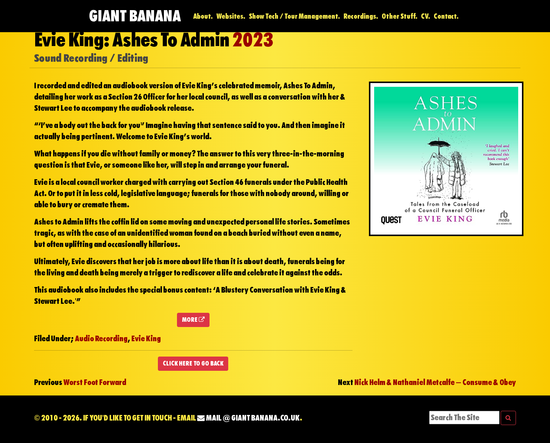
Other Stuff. (400, 16)
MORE (190, 320)
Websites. (230, 16)
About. (203, 16)
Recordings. (360, 16)
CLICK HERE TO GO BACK (193, 363)
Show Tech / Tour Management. (294, 16)
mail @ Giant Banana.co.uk (252, 418)
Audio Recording (101, 338)
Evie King (146, 338)
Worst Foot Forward (94, 382)
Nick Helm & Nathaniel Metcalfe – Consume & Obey (435, 382)
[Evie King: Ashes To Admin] (446, 158)
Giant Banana (135, 15)
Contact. (446, 16)
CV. (425, 16)
